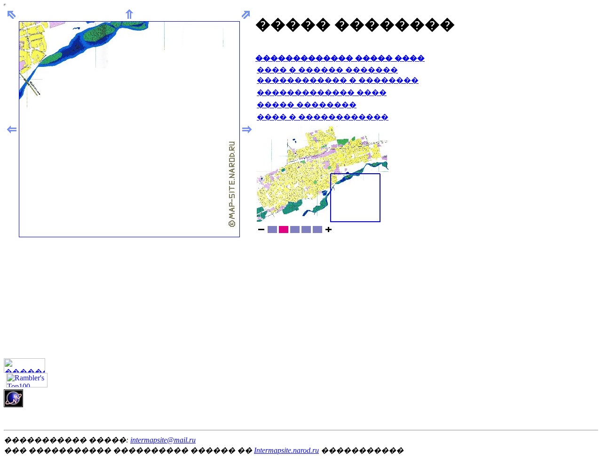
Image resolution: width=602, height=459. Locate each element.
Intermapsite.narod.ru (286, 450)
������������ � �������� (338, 80)
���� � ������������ (322, 117)
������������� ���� (322, 93)
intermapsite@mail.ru (163, 440)
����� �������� (306, 105)
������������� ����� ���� (340, 58)
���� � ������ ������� (327, 70)
